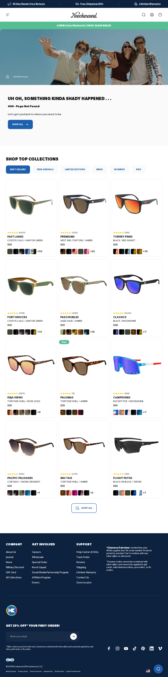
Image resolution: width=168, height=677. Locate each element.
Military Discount (15, 567)
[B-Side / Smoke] (33, 251)
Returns (80, 562)
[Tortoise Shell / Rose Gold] (10, 412)
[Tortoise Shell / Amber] (133, 332)
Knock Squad (39, 567)
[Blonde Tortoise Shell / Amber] (80, 332)
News (9, 562)
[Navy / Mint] (139, 412)
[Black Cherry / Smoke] (80, 412)
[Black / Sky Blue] (127, 251)
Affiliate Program (41, 577)
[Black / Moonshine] (115, 332)
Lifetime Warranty (86, 572)
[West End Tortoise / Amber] (63, 251)
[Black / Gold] (133, 251)
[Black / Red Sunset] (115, 251)
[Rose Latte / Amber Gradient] (21, 412)
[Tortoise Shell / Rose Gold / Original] (31, 365)
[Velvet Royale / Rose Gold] (86, 251)
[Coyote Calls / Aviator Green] (10, 251)
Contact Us (82, 577)
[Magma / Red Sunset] (121, 412)
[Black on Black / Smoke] (16, 251)
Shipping (81, 567)
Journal (9, 557)
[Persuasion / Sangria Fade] (80, 492)
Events (35, 582)
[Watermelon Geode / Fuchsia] (74, 492)
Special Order (39, 562)
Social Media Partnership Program (50, 572)
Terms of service (36, 671)
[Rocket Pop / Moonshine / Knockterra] (137, 365)
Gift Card (11, 572)
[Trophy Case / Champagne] (127, 412)
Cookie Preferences (73, 671)
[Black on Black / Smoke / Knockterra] (137, 445)
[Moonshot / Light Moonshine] (133, 492)
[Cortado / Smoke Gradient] (21, 332)
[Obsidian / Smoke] (21, 251)
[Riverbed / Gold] (139, 251)
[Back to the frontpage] (7, 76)
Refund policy (11, 671)
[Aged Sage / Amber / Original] (84, 285)
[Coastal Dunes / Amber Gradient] (27, 412)
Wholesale (38, 557)
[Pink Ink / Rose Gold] (69, 492)
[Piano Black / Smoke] (69, 412)
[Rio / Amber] (74, 412)
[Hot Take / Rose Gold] (74, 251)
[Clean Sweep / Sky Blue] (139, 492)
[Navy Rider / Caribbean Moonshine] (27, 492)
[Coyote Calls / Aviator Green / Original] (31, 204)
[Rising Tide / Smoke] (86, 332)
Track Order (83, 557)
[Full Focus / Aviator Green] (127, 492)
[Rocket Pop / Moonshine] (115, 412)
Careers (36, 552)
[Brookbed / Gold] (74, 332)
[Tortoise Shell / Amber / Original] (84, 365)
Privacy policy (23, 671)
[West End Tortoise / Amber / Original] (84, 204)
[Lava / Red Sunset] (121, 492)
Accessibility (48, 671)
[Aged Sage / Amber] (63, 332)
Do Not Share (59, 671)
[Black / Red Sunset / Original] (137, 204)
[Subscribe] (73, 636)
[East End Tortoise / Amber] (16, 412)
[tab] (18, 169)
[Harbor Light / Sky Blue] (27, 251)
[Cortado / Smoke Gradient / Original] (31, 445)
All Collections (13, 577)
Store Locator (84, 582)
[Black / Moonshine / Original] (137, 285)
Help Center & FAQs (87, 552)
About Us (11, 552)
